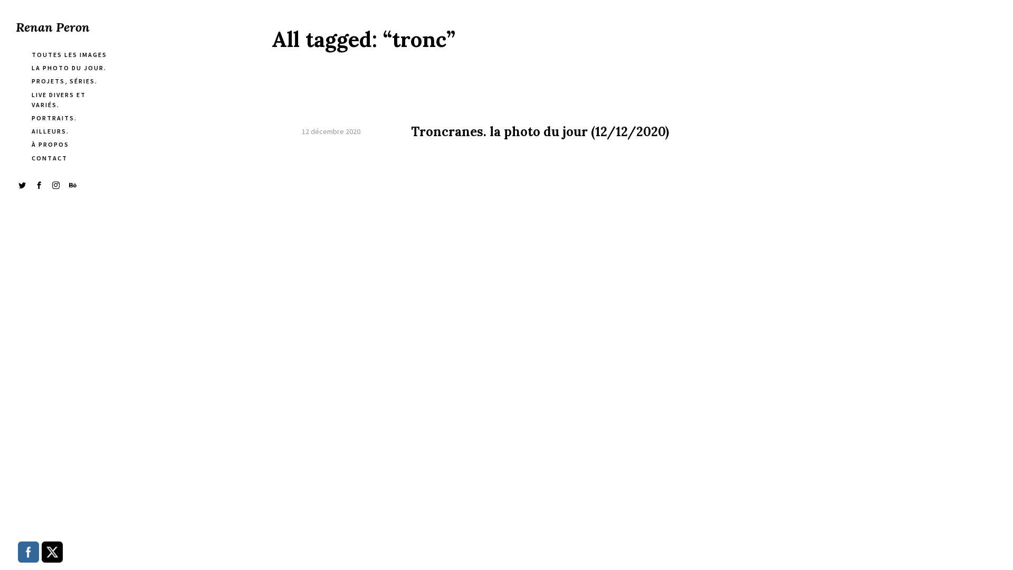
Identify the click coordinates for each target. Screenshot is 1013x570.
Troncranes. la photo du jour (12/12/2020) (540, 132)
